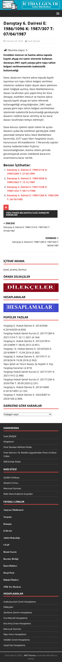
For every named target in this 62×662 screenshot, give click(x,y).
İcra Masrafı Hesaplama (15, 617)
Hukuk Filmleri (11, 579)
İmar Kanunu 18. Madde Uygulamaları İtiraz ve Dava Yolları (29, 454)
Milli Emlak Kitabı (12, 461)
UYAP (6, 544)
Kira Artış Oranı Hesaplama (17, 623)
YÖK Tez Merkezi (12, 586)
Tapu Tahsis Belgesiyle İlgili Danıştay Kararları (27, 213)
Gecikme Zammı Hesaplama (17, 612)
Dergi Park (8, 572)
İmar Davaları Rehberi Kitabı (17, 447)
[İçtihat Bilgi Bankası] (31, 8)
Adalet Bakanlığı (11, 537)
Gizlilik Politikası (11, 477)
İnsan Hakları (10, 565)
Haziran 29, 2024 (14, 41)
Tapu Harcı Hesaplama (14, 634)
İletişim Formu (10, 482)
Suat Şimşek (34, 41)
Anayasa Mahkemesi (13, 509)
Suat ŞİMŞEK (9, 436)
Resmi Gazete (10, 551)
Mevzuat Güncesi (12, 488)
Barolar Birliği (10, 558)
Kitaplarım (8, 441)
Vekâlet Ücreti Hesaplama (16, 639)
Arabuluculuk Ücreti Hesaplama (19, 601)
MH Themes (30, 655)
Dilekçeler (8, 607)
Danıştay (7, 523)
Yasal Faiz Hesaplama (14, 645)
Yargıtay (7, 516)
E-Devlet (7, 530)
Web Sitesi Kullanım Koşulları (18, 493)
